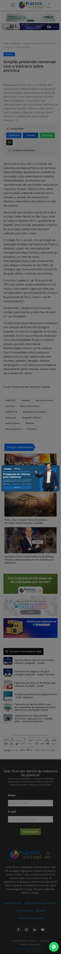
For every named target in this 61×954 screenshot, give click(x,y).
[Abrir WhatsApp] (54, 947)
